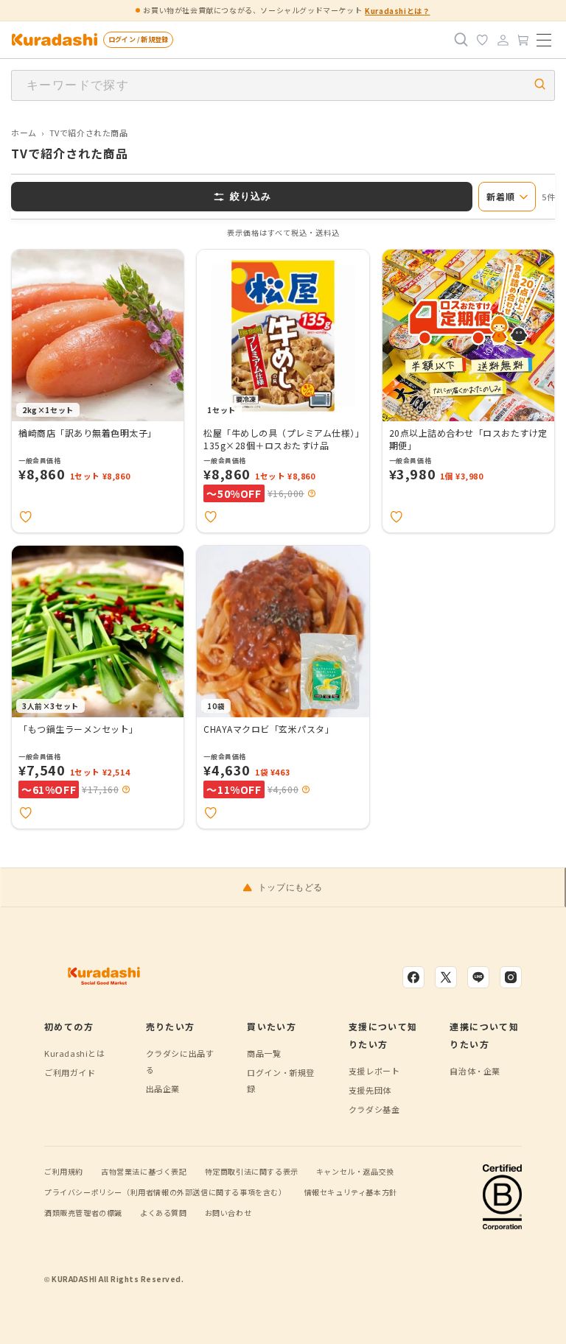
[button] (311, 493)
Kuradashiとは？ (397, 10)
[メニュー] (544, 40)
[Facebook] (413, 977)
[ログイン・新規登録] (502, 39)
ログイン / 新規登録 (138, 39)
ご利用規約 (63, 1171)
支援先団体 (370, 1090)
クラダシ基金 (374, 1109)
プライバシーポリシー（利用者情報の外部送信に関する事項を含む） (165, 1191)
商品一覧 (264, 1053)
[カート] (523, 39)
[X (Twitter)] (446, 977)
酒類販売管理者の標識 (83, 1212)
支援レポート (374, 1071)
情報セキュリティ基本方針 (350, 1191)
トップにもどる (290, 887)
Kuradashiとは (74, 1053)
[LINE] (478, 977)
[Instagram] (511, 977)
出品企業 (163, 1088)
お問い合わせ (228, 1212)
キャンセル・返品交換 (355, 1171)
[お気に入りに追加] (25, 517)
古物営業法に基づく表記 (144, 1171)
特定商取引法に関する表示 (251, 1171)
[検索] (461, 40)
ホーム (24, 132)
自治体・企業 (475, 1071)
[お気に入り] (482, 39)
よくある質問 (163, 1212)
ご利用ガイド (70, 1072)
